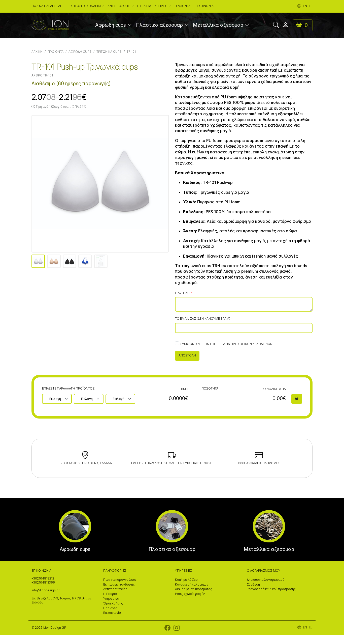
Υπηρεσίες (162, 6)
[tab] (38, 261)
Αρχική (37, 51)
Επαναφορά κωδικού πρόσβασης (271, 589)
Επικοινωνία (204, 6)
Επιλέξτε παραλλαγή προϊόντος (68, 388)
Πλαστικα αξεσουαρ (159, 25)
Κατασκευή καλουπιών (191, 584)
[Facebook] (167, 629)
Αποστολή (187, 355)
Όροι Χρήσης (113, 603)
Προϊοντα (55, 51)
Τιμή (184, 389)
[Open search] (276, 25)
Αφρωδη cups (110, 25)
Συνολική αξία (274, 389)
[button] (129, 25)
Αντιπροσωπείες (121, 6)
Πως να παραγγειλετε (48, 6)
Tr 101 (131, 51)
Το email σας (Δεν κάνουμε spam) (202, 318)
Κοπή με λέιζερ (186, 580)
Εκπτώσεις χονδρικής (86, 6)
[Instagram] (177, 629)
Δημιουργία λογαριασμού (265, 580)
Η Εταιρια (144, 6)
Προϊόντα (182, 6)
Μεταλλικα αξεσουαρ (218, 25)
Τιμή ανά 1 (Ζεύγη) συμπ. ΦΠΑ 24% (60, 106)
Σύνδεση (253, 584)
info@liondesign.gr (45, 590)
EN (305, 6)
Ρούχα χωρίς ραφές (190, 594)
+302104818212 (42, 578)
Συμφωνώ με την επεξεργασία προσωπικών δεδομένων (226, 344)
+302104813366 (43, 582)
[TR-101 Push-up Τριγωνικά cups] (100, 184)
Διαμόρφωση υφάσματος (193, 589)
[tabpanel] (100, 184)
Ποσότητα (209, 388)
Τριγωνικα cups (109, 51)
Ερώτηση (182, 293)
